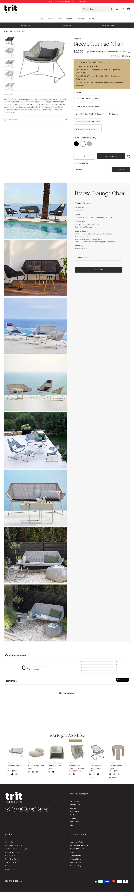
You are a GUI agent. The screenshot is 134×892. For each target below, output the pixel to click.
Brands (69, 19)
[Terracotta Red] (74, 775)
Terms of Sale (75, 856)
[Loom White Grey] (8, 775)
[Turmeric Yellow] (33, 772)
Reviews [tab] (11, 680)
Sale (59, 19)
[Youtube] (20, 809)
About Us (9, 842)
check (121, 170)
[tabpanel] (67, 704)
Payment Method (77, 849)
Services (80, 19)
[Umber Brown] (37, 772)
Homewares (75, 822)
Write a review (122, 680)
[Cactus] (90, 775)
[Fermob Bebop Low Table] (118, 750)
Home (6, 31)
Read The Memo (12, 859)
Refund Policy (75, 862)
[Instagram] (27, 809)
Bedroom (74, 808)
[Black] (53, 772)
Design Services (12, 852)
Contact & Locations (13, 845)
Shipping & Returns (78, 842)
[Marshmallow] (118, 775)
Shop (51, 19)
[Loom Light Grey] (16, 775)
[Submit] (111, 9)
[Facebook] (14, 809)
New (42, 19)
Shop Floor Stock (12, 862)
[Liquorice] (98, 775)
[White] (49, 772)
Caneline (77, 38)
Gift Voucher (10, 856)
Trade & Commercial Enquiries (17, 849)
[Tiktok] (40, 809)
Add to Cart (111, 156)
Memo (91, 19)
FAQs (72, 852)
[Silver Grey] (70, 775)
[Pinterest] (33, 809)
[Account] (122, 9)
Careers (8, 866)
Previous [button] (22, 76)
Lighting (73, 818)
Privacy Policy (75, 866)
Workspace (74, 811)
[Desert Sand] (29, 772)
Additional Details (82, 257)
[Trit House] (10, 9)
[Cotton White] (94, 775)
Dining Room (75, 805)
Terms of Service (77, 859)
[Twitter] (7, 809)
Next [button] (62, 76)
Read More (80, 85)
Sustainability (11, 869)
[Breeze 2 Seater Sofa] (16, 750)
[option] (67, 1)
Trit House (18, 881)
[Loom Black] (12, 775)
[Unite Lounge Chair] (36, 750)
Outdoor (73, 815)
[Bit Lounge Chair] (57, 750)
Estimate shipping (81, 163)
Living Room (75, 801)
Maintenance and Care (79, 845)
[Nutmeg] (115, 775)
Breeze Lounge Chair (17, 31)
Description (8, 94)
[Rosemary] (110, 775)
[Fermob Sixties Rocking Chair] (98, 750)
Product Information (83, 203)
